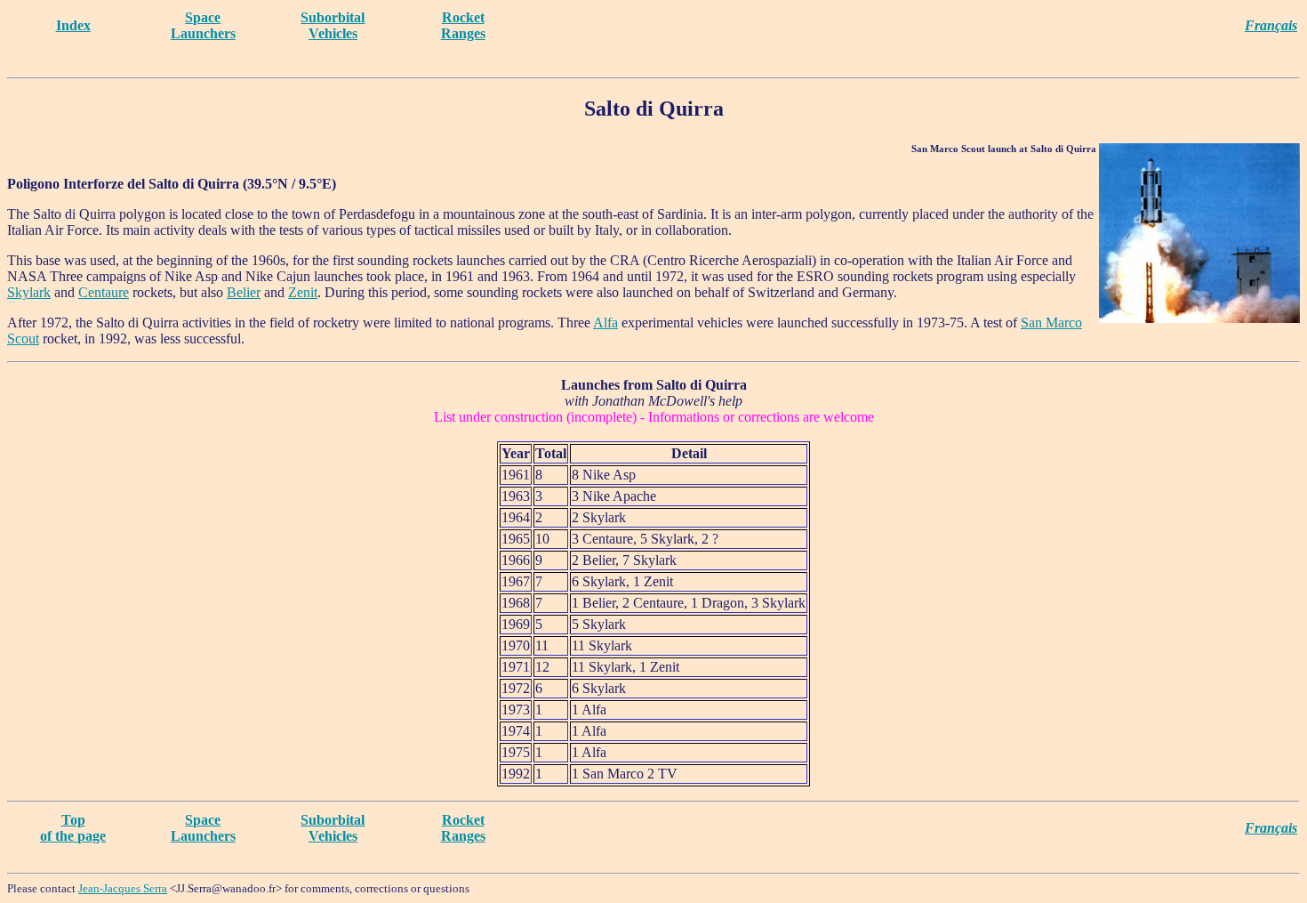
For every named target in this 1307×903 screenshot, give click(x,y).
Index (73, 25)
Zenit (302, 292)
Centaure (103, 292)
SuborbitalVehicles (333, 25)
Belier (244, 292)
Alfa (605, 322)
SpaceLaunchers (203, 25)
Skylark (29, 292)
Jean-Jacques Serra (122, 888)
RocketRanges (463, 25)
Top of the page (73, 827)
